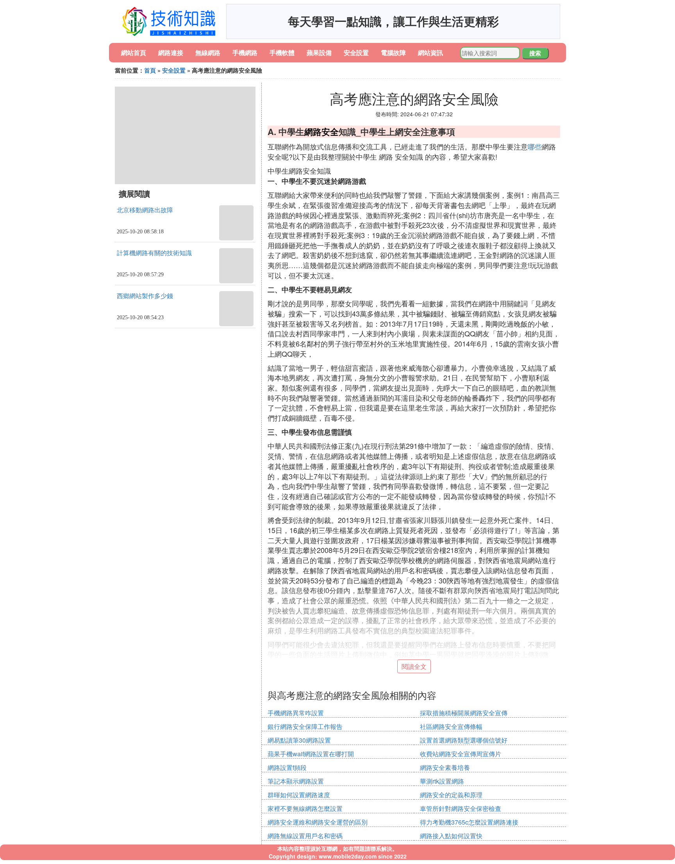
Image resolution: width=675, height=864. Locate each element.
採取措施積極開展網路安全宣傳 (463, 712)
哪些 (535, 146)
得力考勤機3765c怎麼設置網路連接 (469, 822)
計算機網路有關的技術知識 (154, 253)
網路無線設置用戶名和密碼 (305, 835)
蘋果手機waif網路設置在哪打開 (311, 753)
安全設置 (356, 52)
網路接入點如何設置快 (451, 835)
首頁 (150, 70)
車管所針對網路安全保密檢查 (460, 808)
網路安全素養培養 (445, 767)
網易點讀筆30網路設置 (299, 740)
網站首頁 (133, 52)
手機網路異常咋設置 (296, 712)
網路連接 (170, 52)
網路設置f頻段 (287, 767)
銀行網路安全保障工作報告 (305, 726)
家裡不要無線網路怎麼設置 (305, 808)
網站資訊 (430, 52)
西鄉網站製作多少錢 (145, 296)
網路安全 (321, 131)
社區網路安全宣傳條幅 (451, 726)
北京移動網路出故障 (145, 210)
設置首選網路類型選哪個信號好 (463, 740)
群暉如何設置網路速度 (299, 794)
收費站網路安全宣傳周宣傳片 (460, 753)
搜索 (535, 53)
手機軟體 (282, 52)
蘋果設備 (319, 52)
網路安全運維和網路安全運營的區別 (318, 822)
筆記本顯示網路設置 (296, 781)
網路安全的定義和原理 (451, 794)
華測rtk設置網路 (442, 781)
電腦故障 (393, 52)
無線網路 (207, 52)
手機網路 (244, 52)
